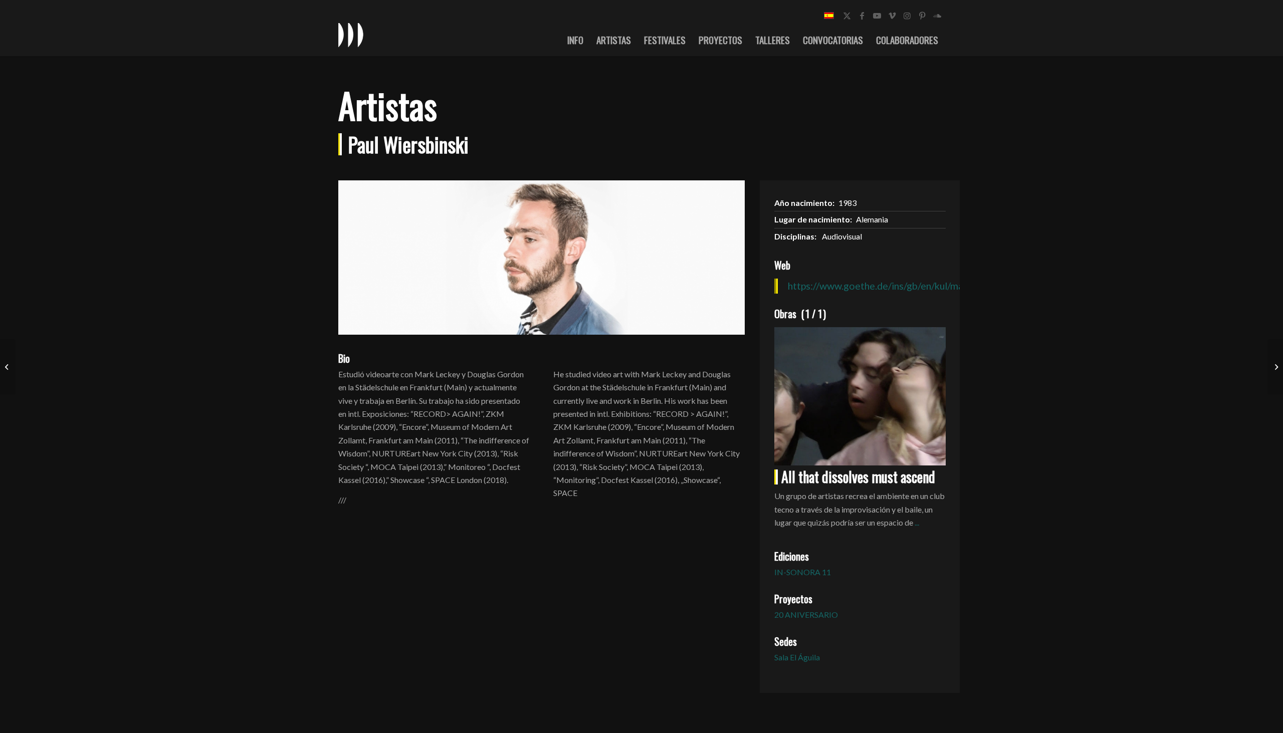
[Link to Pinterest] (922, 15)
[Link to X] (846, 15)
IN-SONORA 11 (802, 572)
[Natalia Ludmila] (8, 366)
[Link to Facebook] (862, 15)
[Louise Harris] (1275, 366)
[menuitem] (575, 39)
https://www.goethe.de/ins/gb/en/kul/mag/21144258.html (913, 286)
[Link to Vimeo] (892, 15)
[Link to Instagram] (907, 15)
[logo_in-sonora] (350, 34)
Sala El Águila (797, 657)
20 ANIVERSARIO (806, 614)
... (917, 522)
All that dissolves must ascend (858, 476)
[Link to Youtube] (877, 15)
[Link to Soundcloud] (937, 15)
